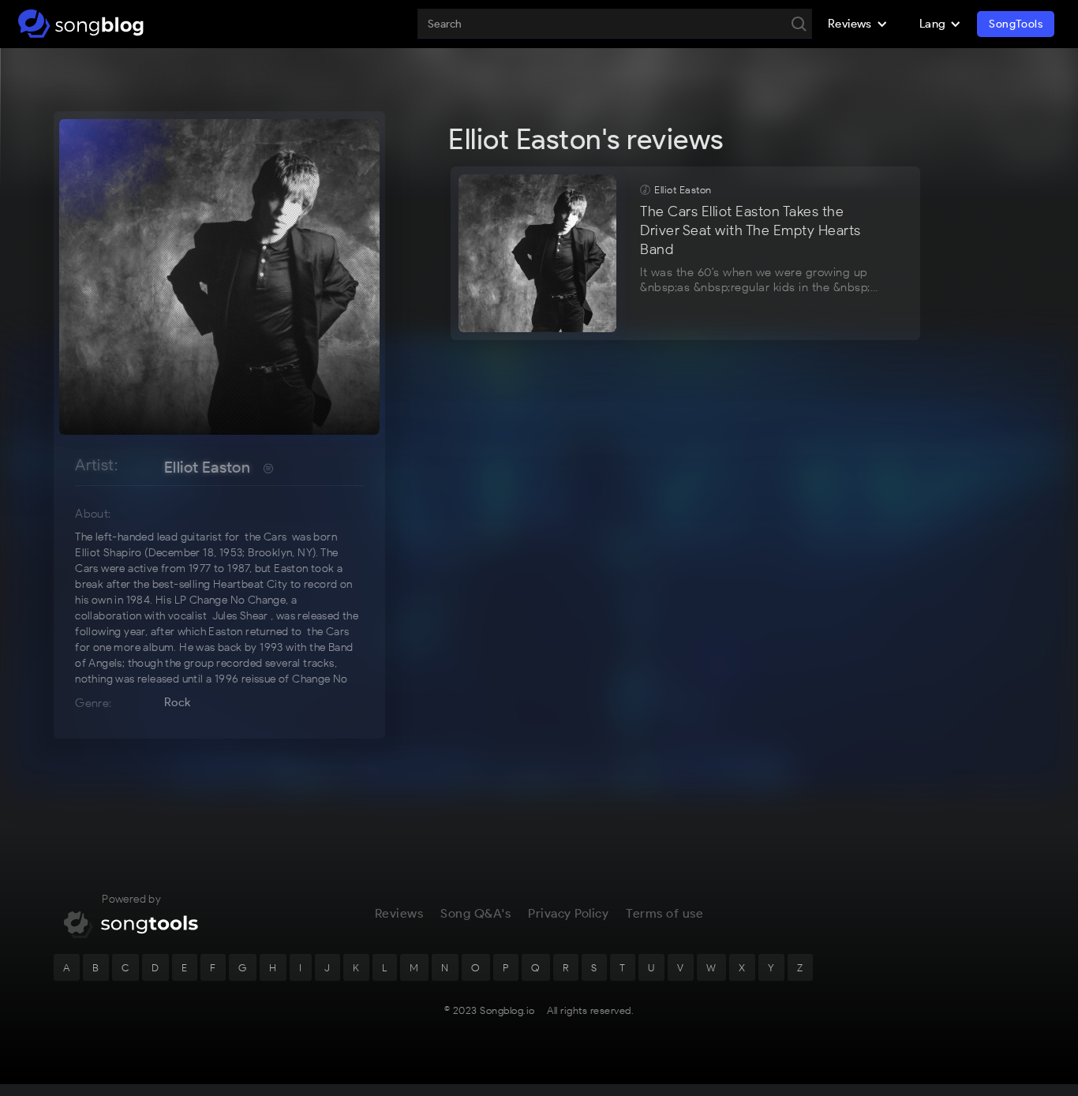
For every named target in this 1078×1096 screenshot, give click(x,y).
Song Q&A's (475, 913)
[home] (81, 23)
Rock (177, 702)
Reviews (399, 913)
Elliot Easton (207, 467)
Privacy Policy (568, 913)
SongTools (1015, 24)
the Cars (265, 537)
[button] (858, 23)
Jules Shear (240, 616)
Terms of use (664, 913)
